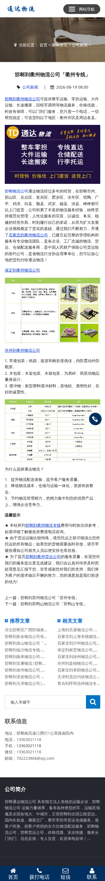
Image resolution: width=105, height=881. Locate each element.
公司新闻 (80, 45)
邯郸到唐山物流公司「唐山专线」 (34, 643)
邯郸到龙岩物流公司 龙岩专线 (31, 676)
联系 (92, 876)
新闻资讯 (59, 45)
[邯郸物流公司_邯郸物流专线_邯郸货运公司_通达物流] (20, 8)
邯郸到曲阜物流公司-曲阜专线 (31, 656)
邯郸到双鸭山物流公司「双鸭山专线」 (53, 603)
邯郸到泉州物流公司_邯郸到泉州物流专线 (41, 670)
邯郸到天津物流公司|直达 (27, 683)
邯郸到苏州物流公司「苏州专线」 (49, 597)
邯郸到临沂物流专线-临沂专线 (31, 649)
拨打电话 (39, 876)
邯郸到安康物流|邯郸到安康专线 (33, 663)
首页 (43, 45)
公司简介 (15, 789)
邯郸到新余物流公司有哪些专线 (32, 636)
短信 (65, 876)
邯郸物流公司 (16, 191)
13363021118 (29, 745)
